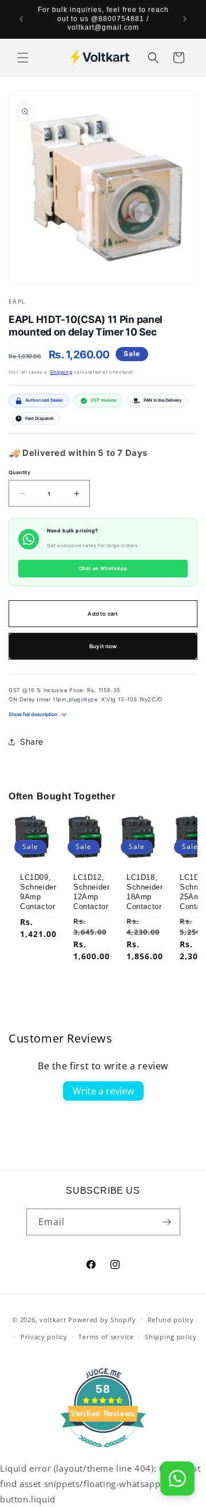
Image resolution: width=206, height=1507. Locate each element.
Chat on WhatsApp (103, 568)
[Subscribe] (167, 1222)
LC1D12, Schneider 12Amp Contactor (91, 892)
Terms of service (105, 1336)
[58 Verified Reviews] (103, 1452)
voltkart (52, 1319)
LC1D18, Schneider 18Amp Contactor (144, 892)
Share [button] (31, 741)
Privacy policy (44, 1336)
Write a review (103, 1091)
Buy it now (103, 646)
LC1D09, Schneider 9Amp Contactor (38, 892)
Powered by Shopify (102, 1319)
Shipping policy (171, 1336)
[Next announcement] (184, 18)
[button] (22, 57)
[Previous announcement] (21, 18)
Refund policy (171, 1319)
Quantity (19, 472)
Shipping (61, 372)
